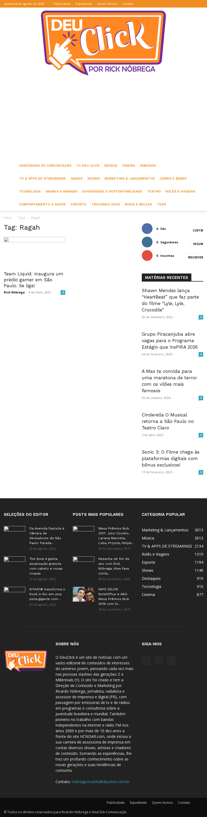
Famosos (148, 165)
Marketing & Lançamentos (130, 178)
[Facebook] (181, 4)
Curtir (198, 230)
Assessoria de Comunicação (45, 165)
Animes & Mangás (61, 191)
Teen (161, 204)
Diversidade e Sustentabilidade (112, 191)
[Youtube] (199, 4)
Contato (127, 4)
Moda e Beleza (138, 204)
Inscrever (195, 257)
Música (110, 165)
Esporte (79, 204)
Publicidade (62, 4)
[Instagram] (190, 4)
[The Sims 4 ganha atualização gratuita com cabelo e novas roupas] (14, 563)
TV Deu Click (87, 165)
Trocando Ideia (105, 204)
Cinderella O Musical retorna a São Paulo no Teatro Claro (168, 421)
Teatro (154, 191)
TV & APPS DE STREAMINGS (42, 178)
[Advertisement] (103, 118)
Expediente (84, 4)
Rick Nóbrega (14, 292)
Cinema (128, 165)
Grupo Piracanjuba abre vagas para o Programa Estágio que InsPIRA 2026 (170, 340)
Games (76, 178)
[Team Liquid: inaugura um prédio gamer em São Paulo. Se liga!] (34, 252)
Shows (93, 178)
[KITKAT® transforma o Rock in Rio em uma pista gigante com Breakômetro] (14, 594)
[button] (173, 4)
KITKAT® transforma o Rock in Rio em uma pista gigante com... (47, 594)
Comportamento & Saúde (42, 204)
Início (8, 217)
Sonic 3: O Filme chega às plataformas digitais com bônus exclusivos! (170, 458)
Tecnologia (30, 191)
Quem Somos (107, 4)
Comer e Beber (173, 178)
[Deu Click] (103, 43)
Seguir (198, 244)
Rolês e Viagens (180, 191)
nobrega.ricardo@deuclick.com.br (100, 781)
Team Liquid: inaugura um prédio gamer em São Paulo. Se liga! (33, 279)
